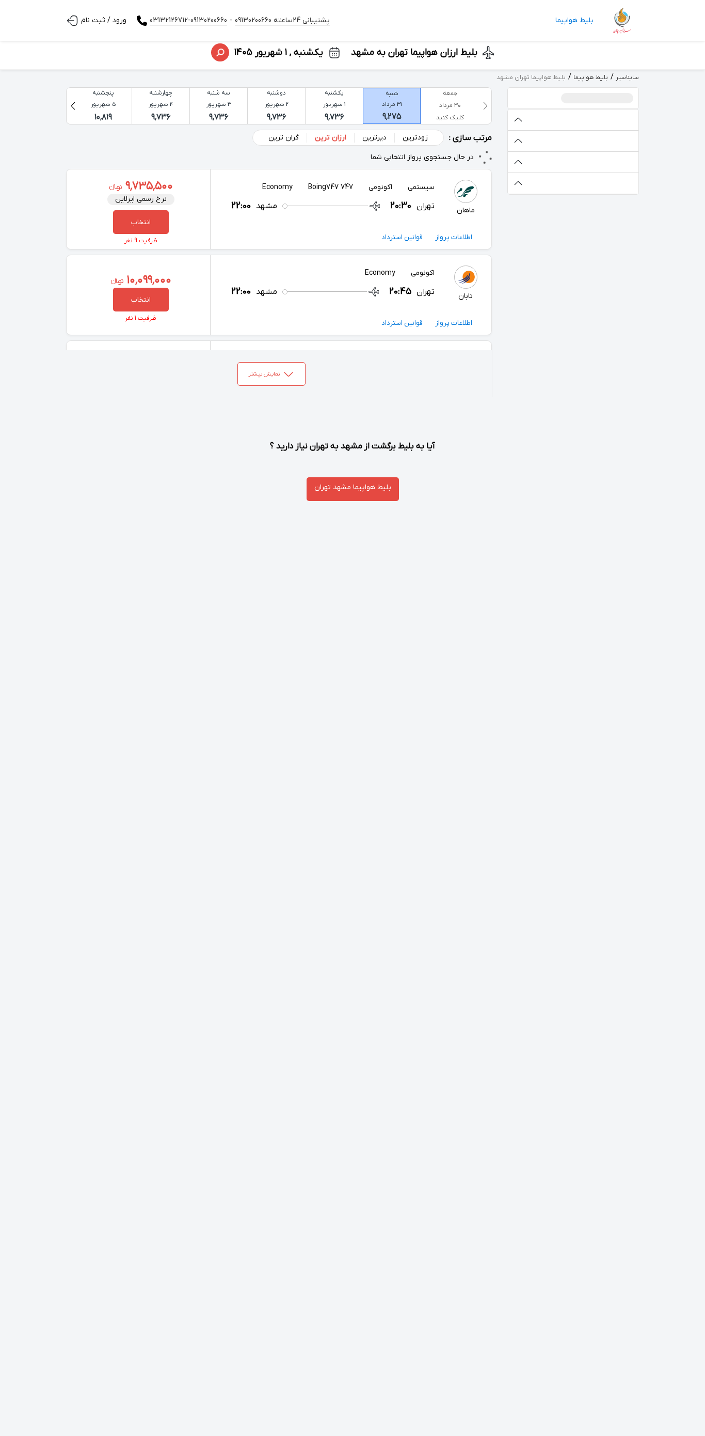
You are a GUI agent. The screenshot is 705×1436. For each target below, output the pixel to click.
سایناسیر (627, 77)
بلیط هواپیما (574, 20)
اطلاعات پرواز (453, 237)
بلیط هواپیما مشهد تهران (352, 487)
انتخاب (141, 222)
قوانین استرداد (402, 237)
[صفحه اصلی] (621, 21)
